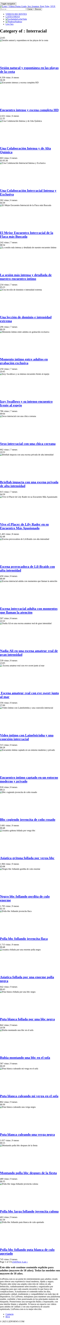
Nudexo (18, 21)
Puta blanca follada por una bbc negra (27, 1019)
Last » (25, 1262)
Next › (19, 1262)
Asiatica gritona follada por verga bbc (27, 858)
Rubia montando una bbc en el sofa (25, 1057)
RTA (8, 1316)
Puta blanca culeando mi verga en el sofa (29, 1096)
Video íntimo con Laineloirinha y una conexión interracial (26, 737)
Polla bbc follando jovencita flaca (24, 938)
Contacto (10, 1314)
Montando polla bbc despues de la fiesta (28, 1173)
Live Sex (10, 24)
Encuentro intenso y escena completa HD (29, 110)
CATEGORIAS (13, 16)
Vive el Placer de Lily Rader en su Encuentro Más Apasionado (24, 526)
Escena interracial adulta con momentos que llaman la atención (28, 610)
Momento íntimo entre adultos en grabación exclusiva (24, 361)
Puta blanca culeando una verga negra (27, 1134)
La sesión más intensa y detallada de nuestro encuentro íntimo (26, 277)
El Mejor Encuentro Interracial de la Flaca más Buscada (26, 234)
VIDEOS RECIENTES (16, 14)
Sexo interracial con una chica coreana (28, 443)
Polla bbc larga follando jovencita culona (29, 1211)
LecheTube (22, 19)
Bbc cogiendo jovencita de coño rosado (27, 819)
